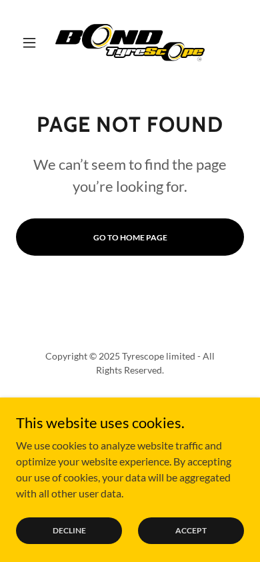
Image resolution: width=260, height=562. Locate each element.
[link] (130, 42)
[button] (33, 42)
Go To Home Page (130, 237)
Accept (191, 530)
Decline (69, 530)
